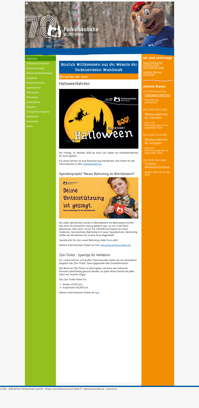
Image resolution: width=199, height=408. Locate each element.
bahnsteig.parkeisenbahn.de (115, 245)
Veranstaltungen (35, 68)
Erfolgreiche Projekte (37, 111)
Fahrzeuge (32, 97)
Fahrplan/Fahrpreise (37, 63)
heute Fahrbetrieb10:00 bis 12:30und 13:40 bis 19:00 (153, 65)
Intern (29, 126)
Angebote (31, 77)
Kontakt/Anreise (35, 82)
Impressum (111, 388)
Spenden (31, 106)
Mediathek (32, 116)
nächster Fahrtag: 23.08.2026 (152, 73)
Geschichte (32, 121)
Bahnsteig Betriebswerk (39, 73)
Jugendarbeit (33, 87)
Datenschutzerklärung (94, 388)
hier (97, 292)
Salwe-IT (78, 388)
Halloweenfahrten (92, 163)
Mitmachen (32, 92)
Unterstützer (33, 102)
